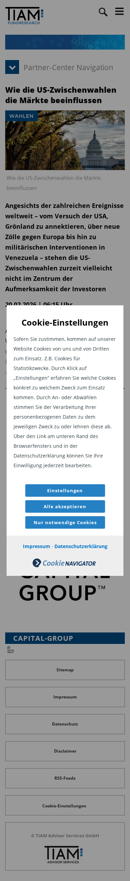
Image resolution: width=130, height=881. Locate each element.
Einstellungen (65, 490)
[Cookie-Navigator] (64, 565)
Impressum (36, 546)
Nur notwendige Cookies (65, 522)
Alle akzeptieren (65, 506)
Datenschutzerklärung (80, 546)
